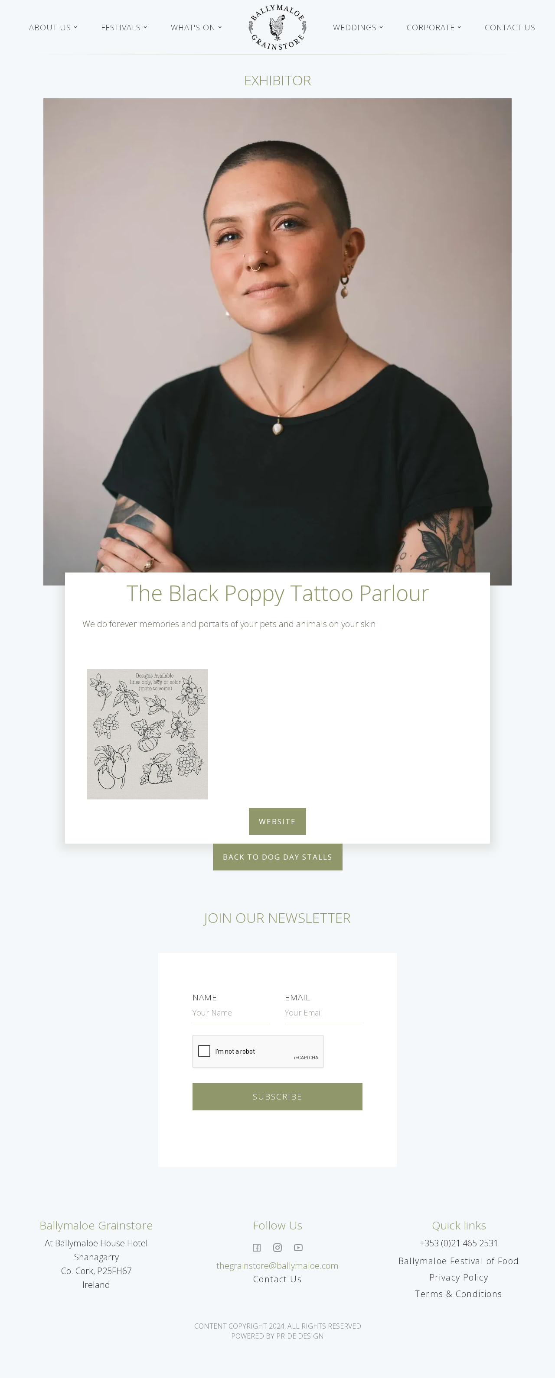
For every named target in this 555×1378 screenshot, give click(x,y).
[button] (53, 27)
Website (277, 821)
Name (205, 997)
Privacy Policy (459, 1277)
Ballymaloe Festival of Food (458, 1261)
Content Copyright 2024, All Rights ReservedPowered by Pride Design (277, 1330)
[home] (277, 27)
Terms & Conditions (458, 1294)
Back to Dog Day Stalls (278, 857)
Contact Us (510, 27)
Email (297, 997)
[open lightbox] (147, 734)
